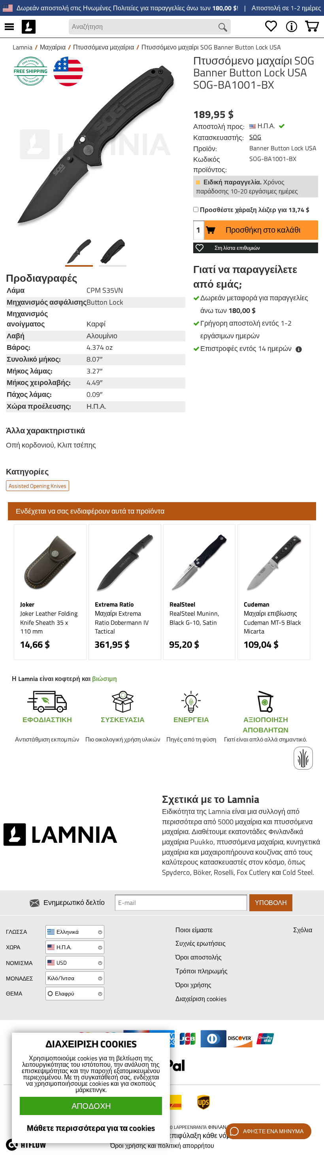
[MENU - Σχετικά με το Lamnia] (291, 26)
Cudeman (256, 604)
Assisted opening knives (37, 486)
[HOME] (29, 26)
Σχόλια (302, 930)
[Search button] (223, 27)
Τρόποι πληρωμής (201, 971)
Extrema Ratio (114, 604)
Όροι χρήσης (193, 985)
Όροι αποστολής (198, 957)
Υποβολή (271, 902)
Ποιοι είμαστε (194, 930)
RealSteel (182, 604)
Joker (27, 604)
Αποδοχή (91, 1106)
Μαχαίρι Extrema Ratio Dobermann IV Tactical (122, 622)
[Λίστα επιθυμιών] (271, 26)
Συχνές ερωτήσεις (200, 943)
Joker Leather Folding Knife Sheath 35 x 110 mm (48, 622)
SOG (255, 137)
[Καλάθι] (312, 26)
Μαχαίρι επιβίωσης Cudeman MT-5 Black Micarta (272, 622)
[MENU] (9, 26)
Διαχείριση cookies (200, 998)
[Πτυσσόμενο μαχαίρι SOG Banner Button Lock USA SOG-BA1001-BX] (95, 144)
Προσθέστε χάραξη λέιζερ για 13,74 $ (254, 209)
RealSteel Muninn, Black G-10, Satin (194, 618)
